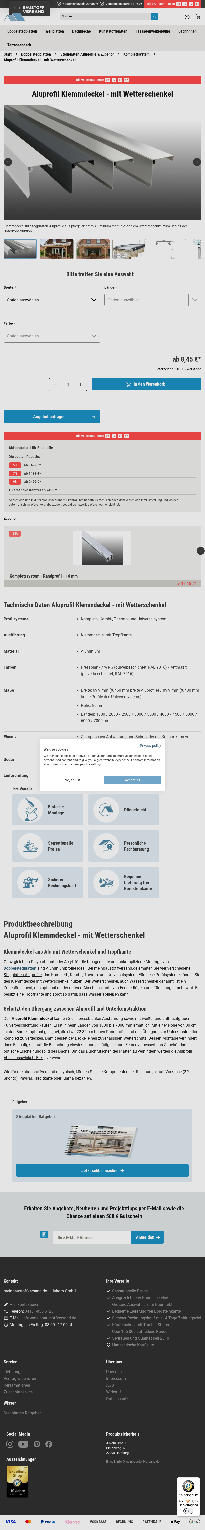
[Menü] (197, 1480)
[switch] (189, 1511)
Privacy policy (150, 745)
